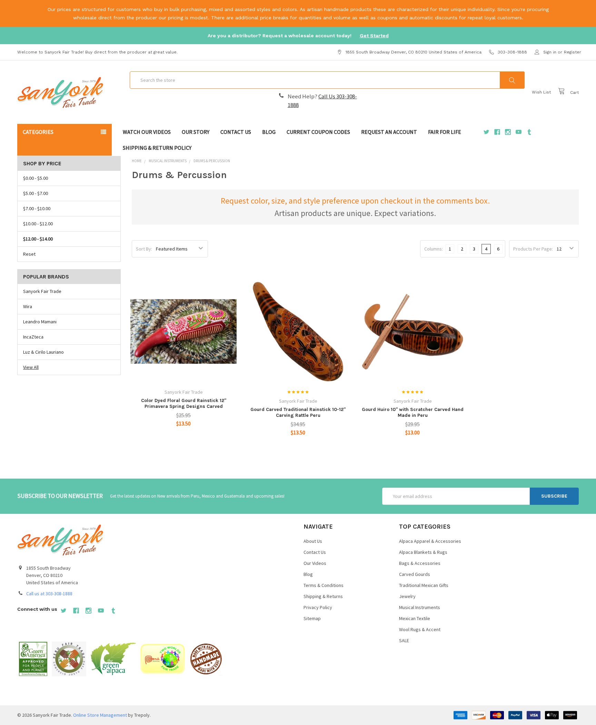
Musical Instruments (419, 607)
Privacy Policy (318, 607)
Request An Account (389, 131)
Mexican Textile (414, 618)
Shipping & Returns (323, 596)
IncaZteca (33, 337)
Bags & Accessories (419, 563)
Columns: (433, 249)
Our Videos (315, 563)
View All (31, 367)
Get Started (374, 35)
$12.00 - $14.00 (38, 239)
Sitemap (312, 618)
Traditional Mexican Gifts (423, 585)
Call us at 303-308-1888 (49, 593)
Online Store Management (100, 715)
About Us (313, 541)
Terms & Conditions (324, 585)
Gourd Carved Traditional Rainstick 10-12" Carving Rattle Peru (298, 412)
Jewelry (407, 596)
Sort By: (144, 249)
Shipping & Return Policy (157, 147)
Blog (269, 131)
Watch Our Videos (147, 131)
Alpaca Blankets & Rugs (423, 552)
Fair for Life (444, 131)
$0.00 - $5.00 (35, 178)
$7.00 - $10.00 (36, 208)
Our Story (195, 131)
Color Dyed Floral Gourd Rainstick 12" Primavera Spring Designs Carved (183, 404)
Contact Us (235, 131)
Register (572, 52)
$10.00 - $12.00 (38, 224)
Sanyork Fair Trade (42, 291)
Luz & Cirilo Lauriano (43, 352)
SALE (404, 640)
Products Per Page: (533, 249)
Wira (27, 306)
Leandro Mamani (40, 322)
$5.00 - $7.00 (35, 193)
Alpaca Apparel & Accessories (430, 541)
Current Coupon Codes (318, 131)
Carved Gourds (414, 574)
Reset (29, 254)
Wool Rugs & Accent (419, 629)
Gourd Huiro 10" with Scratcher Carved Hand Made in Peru (413, 412)
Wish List (541, 92)
